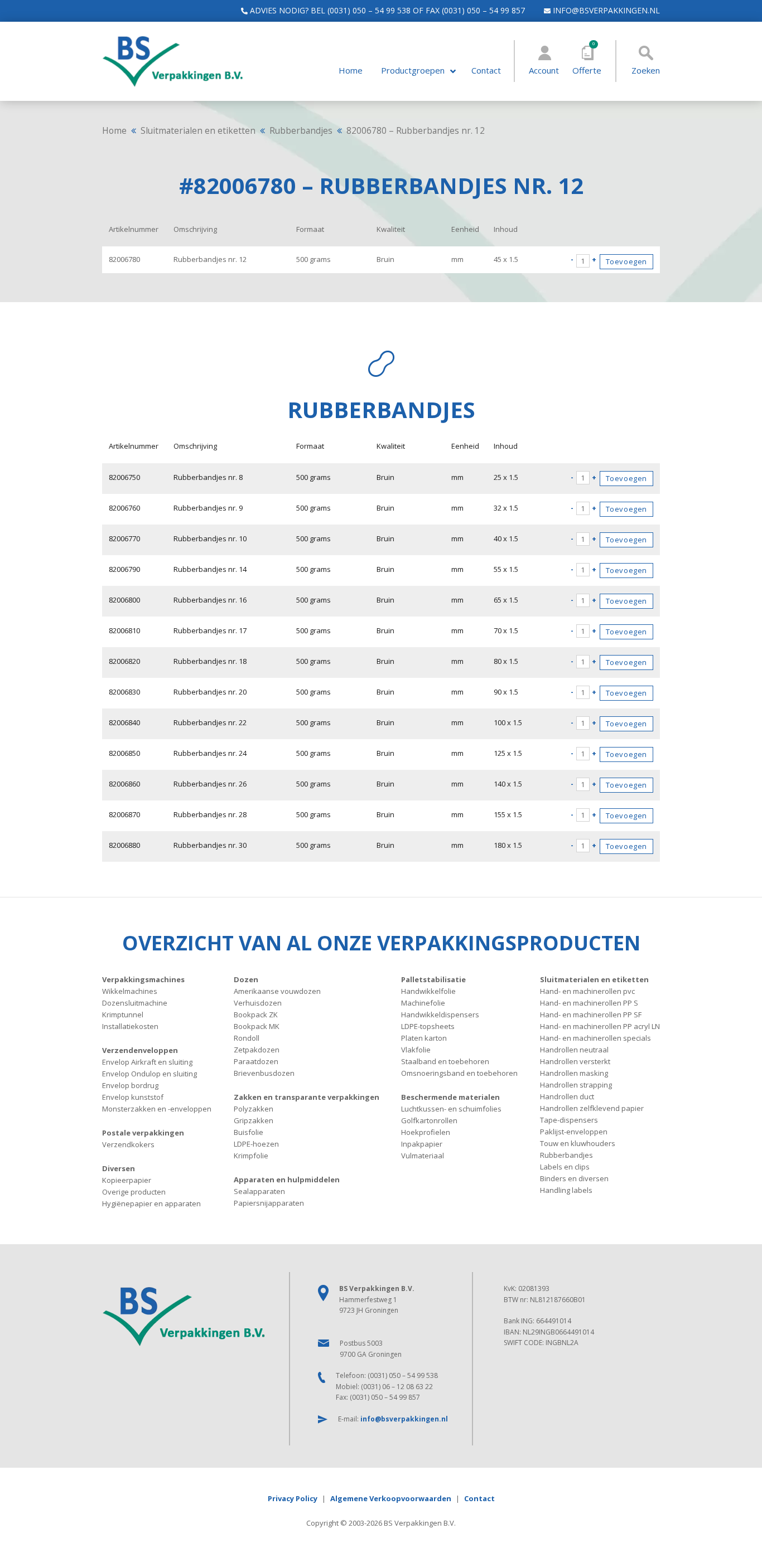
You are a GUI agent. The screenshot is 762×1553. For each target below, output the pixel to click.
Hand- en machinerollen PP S (589, 1003)
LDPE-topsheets (428, 1026)
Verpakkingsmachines (143, 979)
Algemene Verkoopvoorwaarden (390, 1498)
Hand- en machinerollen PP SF (591, 1015)
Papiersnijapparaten (269, 1203)
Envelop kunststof (132, 1097)
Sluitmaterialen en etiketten (198, 130)
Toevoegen (626, 261)
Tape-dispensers (569, 1120)
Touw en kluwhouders (577, 1143)
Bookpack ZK (256, 1015)
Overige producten (134, 1192)
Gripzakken (253, 1120)
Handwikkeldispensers (440, 1015)
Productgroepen (413, 70)
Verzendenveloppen (140, 1050)
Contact (486, 70)
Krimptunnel (122, 1015)
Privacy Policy (292, 1498)
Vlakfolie (416, 1050)
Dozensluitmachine (134, 1003)
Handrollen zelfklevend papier (592, 1108)
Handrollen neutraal (574, 1050)
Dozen (246, 979)
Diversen (118, 1168)
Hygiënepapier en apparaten (151, 1203)
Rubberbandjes (300, 130)
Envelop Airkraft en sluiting (147, 1062)
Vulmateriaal (422, 1156)
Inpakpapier (421, 1144)
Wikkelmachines (129, 991)
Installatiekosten (130, 1026)
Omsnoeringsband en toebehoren (459, 1073)
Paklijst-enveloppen (573, 1132)
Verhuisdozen (258, 1003)
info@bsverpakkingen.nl (605, 10)
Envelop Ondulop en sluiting (149, 1074)
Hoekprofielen (425, 1132)
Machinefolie (423, 1003)
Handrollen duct (567, 1096)
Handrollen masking (574, 1073)
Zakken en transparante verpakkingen (306, 1097)
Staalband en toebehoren (445, 1061)
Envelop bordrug (130, 1085)
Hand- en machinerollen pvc (587, 991)
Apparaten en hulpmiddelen (287, 1180)
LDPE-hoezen (256, 1144)
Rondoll (246, 1038)
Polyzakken (253, 1109)
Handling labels (566, 1190)
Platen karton (424, 1038)
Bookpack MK (256, 1026)
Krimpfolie (251, 1156)
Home (351, 70)
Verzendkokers (128, 1144)
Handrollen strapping (576, 1085)
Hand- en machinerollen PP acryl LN (600, 1026)
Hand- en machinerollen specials (595, 1038)
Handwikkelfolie (428, 991)
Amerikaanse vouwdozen (277, 991)
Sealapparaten (259, 1191)
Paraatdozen (256, 1061)
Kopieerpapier (126, 1180)
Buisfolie (248, 1132)
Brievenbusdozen (264, 1073)
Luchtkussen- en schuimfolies (451, 1109)
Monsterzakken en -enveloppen (156, 1109)
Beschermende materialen (450, 1097)
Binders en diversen (574, 1178)
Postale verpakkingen (143, 1133)
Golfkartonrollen (429, 1120)
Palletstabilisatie (433, 979)
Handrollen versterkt (575, 1061)
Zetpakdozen (256, 1050)
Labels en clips (565, 1167)
